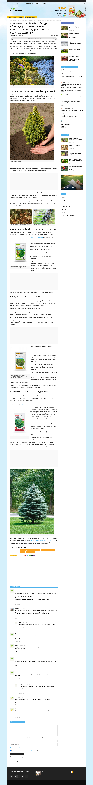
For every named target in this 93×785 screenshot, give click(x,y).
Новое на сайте (65, 134)
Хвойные (22, 552)
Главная (9, 17)
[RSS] (85, 1)
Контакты (76, 780)
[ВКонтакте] (22, 555)
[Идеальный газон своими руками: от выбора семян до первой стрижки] (64, 51)
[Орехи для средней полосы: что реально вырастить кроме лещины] (64, 161)
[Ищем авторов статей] (72, 182)
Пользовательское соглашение (53, 780)
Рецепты (22, 3)
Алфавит (15, 17)
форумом (11, 738)
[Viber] (34, 555)
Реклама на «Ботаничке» (41, 780)
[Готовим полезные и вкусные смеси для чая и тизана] (64, 147)
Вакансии (33, 780)
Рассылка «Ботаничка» (25, 780)
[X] (32, 555)
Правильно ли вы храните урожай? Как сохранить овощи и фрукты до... (75, 139)
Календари (21, 17)
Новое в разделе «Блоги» (67, 22)
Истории (64, 203)
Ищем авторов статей (68, 187)
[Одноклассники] (24, 555)
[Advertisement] (34, 571)
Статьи (9, 3)
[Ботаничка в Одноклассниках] (78, 1)
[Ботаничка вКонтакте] (80, 1)
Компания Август (13, 35)
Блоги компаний (30, 3)
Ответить (18, 604)
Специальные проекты (30, 17)
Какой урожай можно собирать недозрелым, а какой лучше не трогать (75, 168)
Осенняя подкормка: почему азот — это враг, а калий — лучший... (75, 27)
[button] (84, 3)
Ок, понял (63, 126)
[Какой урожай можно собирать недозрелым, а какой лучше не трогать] (64, 168)
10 (57, 35)
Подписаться (34, 750)
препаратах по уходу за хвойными (26, 51)
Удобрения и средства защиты (48, 550)
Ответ (44, 3)
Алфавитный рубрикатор (68, 215)
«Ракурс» (12, 311)
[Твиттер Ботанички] (83, 1)
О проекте (17, 780)
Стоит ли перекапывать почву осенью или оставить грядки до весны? (76, 153)
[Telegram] (28, 555)
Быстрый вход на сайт (15, 747)
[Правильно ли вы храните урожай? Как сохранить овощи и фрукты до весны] (64, 140)
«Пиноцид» (24, 404)
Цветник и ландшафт (25, 550)
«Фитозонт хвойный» (37, 237)
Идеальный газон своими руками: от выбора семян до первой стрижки (75, 51)
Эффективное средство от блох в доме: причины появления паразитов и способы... (76, 43)
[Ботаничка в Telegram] (81, 1)
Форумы (38, 3)
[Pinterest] (26, 555)
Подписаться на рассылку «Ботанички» (20, 757)
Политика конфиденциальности (66, 780)
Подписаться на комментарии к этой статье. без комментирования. (29, 750)
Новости (64, 200)
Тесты (16, 3)
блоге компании (39, 38)
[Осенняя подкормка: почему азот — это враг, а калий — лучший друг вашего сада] (64, 28)
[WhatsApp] (30, 555)
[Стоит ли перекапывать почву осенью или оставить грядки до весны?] (64, 153)
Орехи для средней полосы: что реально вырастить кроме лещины (75, 160)
